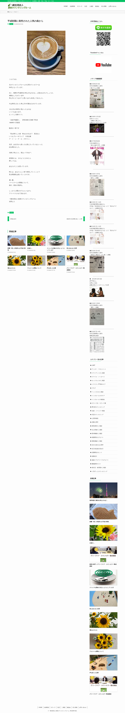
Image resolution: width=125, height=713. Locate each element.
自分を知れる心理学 (97, 445)
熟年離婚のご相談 (97, 433)
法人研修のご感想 (97, 430)
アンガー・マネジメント (99, 369)
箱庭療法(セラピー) (97, 437)
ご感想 (63, 707)
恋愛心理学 (95, 422)
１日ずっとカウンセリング (99, 471)
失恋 (58, 707)
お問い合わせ (82, 707)
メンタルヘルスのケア (98, 395)
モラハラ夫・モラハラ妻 (99, 403)
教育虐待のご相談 (97, 426)
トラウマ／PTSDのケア (99, 384)
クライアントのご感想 (98, 373)
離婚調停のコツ (96, 464)
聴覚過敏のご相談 (97, 441)
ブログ (11, 24)
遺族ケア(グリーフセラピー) (100, 460)
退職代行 (94, 456)
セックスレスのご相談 (98, 380)
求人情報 (75, 707)
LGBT (93, 365)
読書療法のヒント (97, 452)
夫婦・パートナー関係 (98, 411)
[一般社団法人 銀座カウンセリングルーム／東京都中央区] (20, 6)
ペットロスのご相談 (97, 392)
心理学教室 (95, 418)
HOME (40, 707)
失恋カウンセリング (97, 414)
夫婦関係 (46, 707)
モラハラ (53, 707)
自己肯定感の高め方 (97, 449)
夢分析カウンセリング (98, 407)
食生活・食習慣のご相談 (99, 467)
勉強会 (69, 707)
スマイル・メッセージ (98, 376)
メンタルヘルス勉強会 (98, 399)
